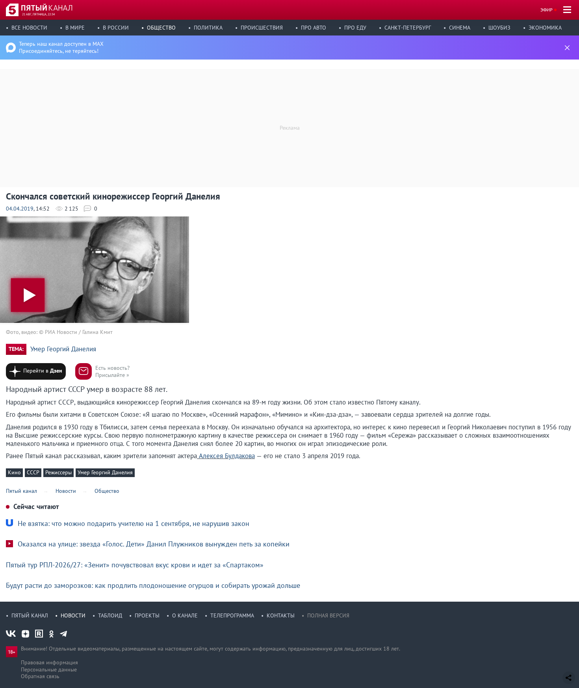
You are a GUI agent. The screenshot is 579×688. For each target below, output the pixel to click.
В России (116, 27)
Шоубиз (499, 27)
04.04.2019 (19, 208)
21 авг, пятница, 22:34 (38, 14)
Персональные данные (49, 669)
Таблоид (110, 615)
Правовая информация (49, 662)
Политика (208, 27)
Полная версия (328, 615)
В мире (75, 27)
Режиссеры (58, 472)
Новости (73, 615)
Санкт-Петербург (407, 27)
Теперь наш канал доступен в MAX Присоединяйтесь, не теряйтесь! (61, 47)
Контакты (281, 615)
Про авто (313, 27)
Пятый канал (29, 615)
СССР (33, 472)
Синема (459, 27)
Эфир (546, 10)
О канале (185, 615)
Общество (161, 27)
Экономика (545, 27)
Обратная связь (40, 676)
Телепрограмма (232, 615)
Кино (14, 472)
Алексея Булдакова (226, 455)
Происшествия (262, 27)
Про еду (355, 27)
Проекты (147, 615)
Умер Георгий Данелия (63, 349)
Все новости (29, 27)
